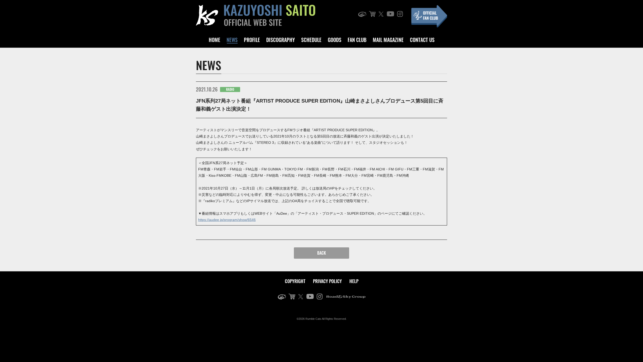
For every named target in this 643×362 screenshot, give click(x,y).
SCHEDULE (311, 39)
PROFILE (252, 39)
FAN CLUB (357, 39)
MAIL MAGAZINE (388, 39)
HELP (353, 281)
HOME (214, 39)
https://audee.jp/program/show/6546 (227, 220)
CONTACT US (422, 39)
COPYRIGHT (295, 281)
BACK (321, 253)
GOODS (334, 39)
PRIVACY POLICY (327, 281)
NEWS (232, 39)
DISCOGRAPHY (280, 39)
